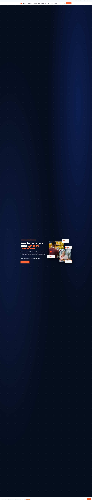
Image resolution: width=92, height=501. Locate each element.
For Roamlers (79, 0)
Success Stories (43, 3)
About (52, 3)
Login (64, 3)
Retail (51, 242)
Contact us (69, 3)
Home (76, 0)
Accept (89, 499)
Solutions (29, 3)
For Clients (84, 0)
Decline (84, 499)
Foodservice (63, 250)
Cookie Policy (28, 499)
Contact (55, 3)
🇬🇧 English (88, 0)
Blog (48, 3)
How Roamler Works (36, 3)
